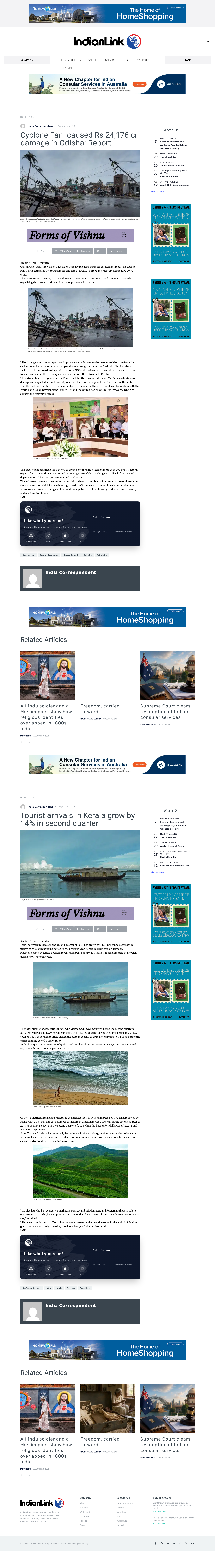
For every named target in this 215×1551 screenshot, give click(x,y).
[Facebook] (155, 1543)
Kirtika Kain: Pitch (169, 176)
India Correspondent (40, 126)
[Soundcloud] (174, 1543)
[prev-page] (22, 742)
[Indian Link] (107, 42)
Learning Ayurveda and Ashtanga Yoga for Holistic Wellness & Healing (173, 145)
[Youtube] (192, 1543)
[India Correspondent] (23, 126)
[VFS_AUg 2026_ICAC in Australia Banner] (107, 84)
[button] (207, 42)
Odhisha (88, 555)
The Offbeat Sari (168, 156)
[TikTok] (180, 1543)
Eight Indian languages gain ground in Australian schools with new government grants (172, 1505)
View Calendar (157, 191)
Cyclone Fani (29, 555)
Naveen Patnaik (70, 555)
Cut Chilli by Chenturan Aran (174, 185)
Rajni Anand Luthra (90, 719)
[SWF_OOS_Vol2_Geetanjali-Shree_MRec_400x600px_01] (171, 234)
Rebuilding (102, 555)
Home (23, 117)
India (31, 117)
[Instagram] (161, 1543)
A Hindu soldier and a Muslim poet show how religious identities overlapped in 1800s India (46, 717)
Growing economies (49, 555)
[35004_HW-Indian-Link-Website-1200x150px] (107, 13)
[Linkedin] (167, 1543)
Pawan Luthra (147, 724)
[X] (186, 1543)
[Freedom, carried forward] (107, 675)
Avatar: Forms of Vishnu (172, 165)
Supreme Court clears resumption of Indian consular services (165, 711)
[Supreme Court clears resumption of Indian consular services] (167, 675)
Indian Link (25, 736)
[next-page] (28, 742)
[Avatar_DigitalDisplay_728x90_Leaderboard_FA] (80, 235)
